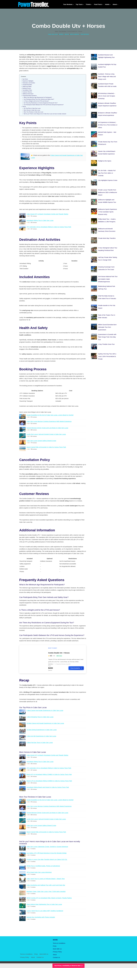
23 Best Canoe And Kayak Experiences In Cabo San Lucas (45, 723)
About (33, 957)
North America (74, 34)
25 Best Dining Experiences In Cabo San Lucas (42, 730)
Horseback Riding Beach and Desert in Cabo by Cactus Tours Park (48, 787)
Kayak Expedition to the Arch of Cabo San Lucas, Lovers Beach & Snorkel (50, 415)
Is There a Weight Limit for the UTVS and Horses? (36, 101)
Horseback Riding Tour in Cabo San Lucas (40, 220)
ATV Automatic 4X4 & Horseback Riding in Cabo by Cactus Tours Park (49, 227)
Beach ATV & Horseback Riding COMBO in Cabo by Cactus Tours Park (49, 774)
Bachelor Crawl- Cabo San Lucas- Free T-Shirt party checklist (46, 891)
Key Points (25, 79)
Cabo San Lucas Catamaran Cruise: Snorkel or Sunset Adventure (47, 846)
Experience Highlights (28, 81)
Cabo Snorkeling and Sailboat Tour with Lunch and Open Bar (46, 885)
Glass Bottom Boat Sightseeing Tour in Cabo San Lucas (44, 904)
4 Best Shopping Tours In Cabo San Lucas (40, 717)
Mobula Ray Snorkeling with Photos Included (41, 917)
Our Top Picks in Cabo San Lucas (32, 108)
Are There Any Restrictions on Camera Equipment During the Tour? (40, 102)
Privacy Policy (24, 957)
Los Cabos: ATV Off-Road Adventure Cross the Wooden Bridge (47, 853)
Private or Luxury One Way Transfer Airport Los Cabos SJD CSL (47, 859)
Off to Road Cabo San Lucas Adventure (39, 872)
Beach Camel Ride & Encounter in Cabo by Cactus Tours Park (46, 447)
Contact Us (40, 957)
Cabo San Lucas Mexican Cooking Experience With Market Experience (49, 421)
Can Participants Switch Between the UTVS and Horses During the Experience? (44, 104)
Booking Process (27, 88)
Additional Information (28, 93)
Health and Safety (27, 86)
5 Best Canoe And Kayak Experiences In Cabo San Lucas (45, 710)
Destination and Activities (29, 82)
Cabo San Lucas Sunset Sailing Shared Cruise (41, 440)
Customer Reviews (27, 92)
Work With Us (43, 954)
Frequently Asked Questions (30, 95)
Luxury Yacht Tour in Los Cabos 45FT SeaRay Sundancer (45, 911)
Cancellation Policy (27, 90)
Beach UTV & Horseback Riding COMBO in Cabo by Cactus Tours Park (49, 781)
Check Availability (75, 668)
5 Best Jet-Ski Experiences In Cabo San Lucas (41, 736)
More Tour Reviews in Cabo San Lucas (33, 112)
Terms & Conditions (26, 954)
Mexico (67, 34)
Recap (24, 106)
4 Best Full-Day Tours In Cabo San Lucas (40, 742)
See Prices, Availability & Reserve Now (67, 965)
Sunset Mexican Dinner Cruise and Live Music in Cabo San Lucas (47, 428)
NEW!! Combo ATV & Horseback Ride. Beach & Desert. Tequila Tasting (49, 898)
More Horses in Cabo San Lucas (32, 110)
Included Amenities (27, 84)
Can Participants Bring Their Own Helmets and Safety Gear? (39, 99)
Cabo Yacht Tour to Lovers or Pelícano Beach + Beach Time (46, 878)
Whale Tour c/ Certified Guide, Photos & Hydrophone (43, 866)
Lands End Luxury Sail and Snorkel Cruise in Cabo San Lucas (46, 434)
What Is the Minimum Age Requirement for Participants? (38, 97)
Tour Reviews (84, 34)
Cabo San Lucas (53, 34)
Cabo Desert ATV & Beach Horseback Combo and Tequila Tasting (47, 214)
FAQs (36, 954)
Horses (61, 34)
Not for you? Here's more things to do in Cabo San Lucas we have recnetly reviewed (45, 113)
